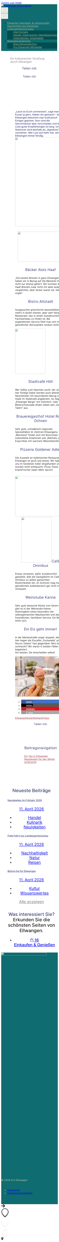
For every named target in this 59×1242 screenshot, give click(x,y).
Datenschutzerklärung (19, 1193)
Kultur (34, 888)
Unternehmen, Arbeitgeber (28, 37)
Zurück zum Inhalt (11, 2)
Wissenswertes (34, 893)
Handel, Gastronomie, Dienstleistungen (35, 34)
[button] (27, 701)
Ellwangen (21, 717)
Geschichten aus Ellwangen (22, 25)
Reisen (34, 862)
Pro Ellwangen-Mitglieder (27, 47)
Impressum (13, 1190)
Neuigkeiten (35, 827)
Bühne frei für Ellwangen (22, 871)
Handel (34, 817)
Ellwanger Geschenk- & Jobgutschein (28, 22)
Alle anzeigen (31, 901)
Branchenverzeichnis (19, 41)
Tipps (46, 717)
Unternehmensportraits (20, 28)
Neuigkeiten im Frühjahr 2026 (25, 800)
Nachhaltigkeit (34, 853)
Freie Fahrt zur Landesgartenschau (28, 835)
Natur (34, 857)
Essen (30, 717)
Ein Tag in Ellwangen (36, 756)
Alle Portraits (20, 31)
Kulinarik (38, 717)
